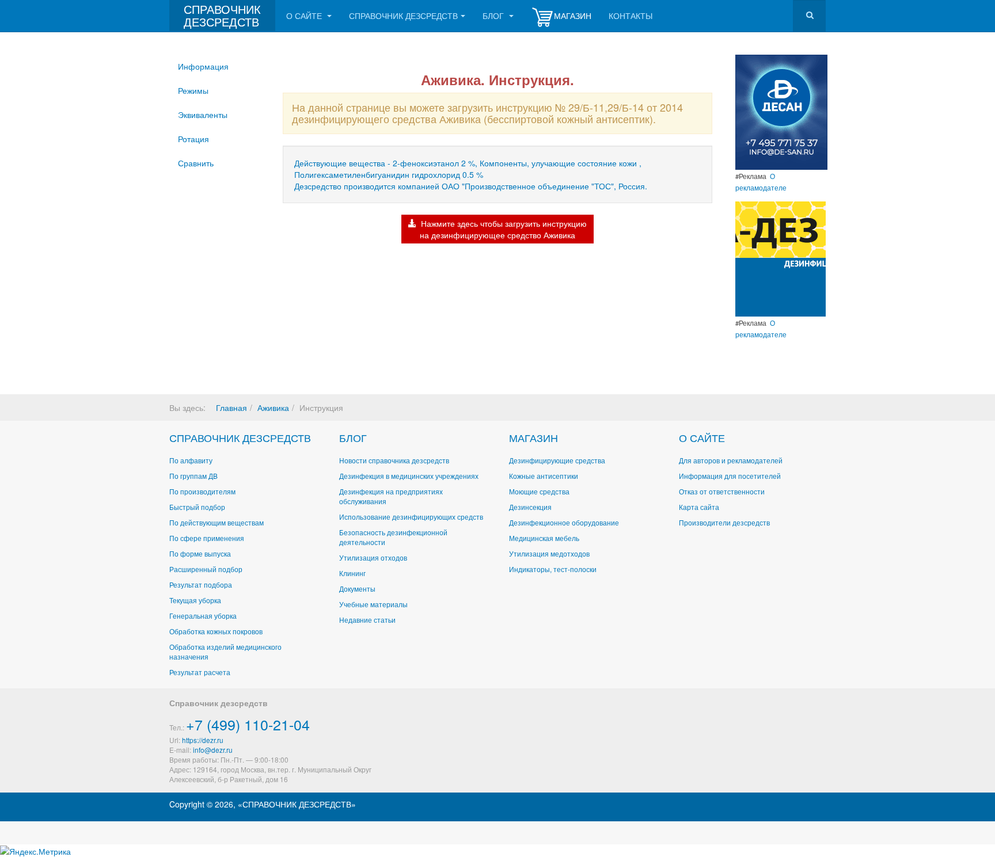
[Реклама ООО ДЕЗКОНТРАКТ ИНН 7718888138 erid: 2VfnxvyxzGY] (780, 258)
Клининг (352, 573)
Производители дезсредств (724, 522)
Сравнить (196, 163)
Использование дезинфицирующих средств (411, 516)
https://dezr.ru (202, 740)
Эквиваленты (202, 114)
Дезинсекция (530, 507)
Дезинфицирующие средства (557, 460)
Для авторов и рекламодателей (731, 460)
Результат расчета (199, 672)
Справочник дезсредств (403, 15)
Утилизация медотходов (549, 553)
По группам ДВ (193, 476)
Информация (203, 66)
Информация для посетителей (730, 476)
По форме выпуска (200, 553)
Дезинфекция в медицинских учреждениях (408, 476)
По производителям (202, 491)
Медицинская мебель (544, 538)
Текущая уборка (195, 600)
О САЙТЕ (702, 437)
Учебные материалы (373, 604)
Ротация (193, 138)
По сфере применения (206, 538)
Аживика (273, 407)
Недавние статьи (367, 619)
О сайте (305, 15)
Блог (494, 15)
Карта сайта (699, 507)
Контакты (630, 15)
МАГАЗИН (533, 437)
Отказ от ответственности (722, 491)
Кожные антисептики (543, 476)
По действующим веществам (216, 522)
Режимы (193, 90)
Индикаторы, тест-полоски (553, 569)
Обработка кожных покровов (216, 631)
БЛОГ (353, 437)
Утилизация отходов (373, 557)
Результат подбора (200, 584)
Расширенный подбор (205, 569)
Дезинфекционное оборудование (564, 522)
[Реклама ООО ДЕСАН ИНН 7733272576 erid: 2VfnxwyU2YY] (781, 111)
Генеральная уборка (203, 615)
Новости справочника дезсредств (394, 460)
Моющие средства (539, 491)
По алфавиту (190, 460)
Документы (357, 588)
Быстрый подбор (197, 507)
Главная (231, 407)
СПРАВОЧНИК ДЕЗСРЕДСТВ (240, 437)
